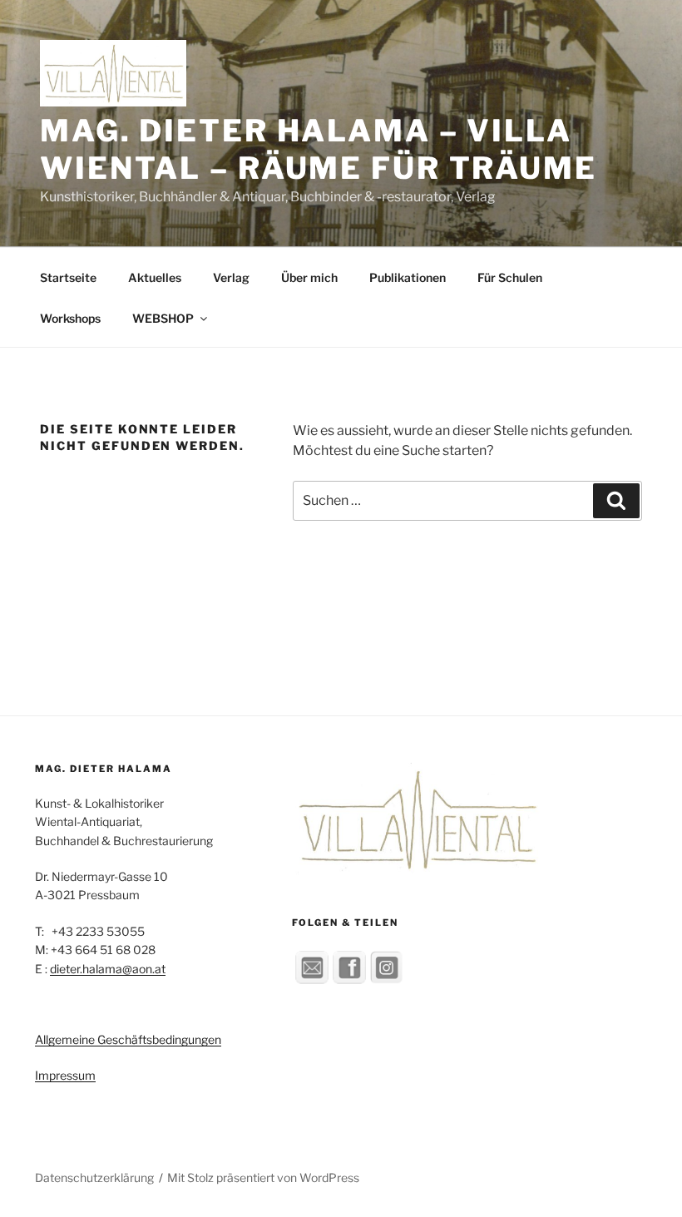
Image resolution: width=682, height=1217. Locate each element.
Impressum (65, 1075)
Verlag (231, 277)
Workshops (70, 318)
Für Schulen (509, 277)
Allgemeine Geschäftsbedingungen (128, 1039)
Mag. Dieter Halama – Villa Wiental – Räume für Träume (318, 149)
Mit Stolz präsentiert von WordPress (263, 1177)
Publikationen (407, 277)
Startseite (68, 277)
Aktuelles (154, 277)
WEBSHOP (163, 318)
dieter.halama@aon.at (108, 969)
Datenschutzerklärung (94, 1177)
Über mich (309, 277)
